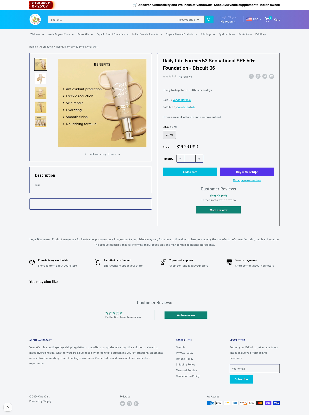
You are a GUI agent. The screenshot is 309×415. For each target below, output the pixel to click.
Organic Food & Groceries (111, 34)
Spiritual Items (227, 34)
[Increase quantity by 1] (199, 158)
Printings (206, 34)
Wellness (35, 34)
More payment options (247, 180)
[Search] (208, 19)
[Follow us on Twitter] (122, 403)
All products (46, 46)
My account (227, 21)
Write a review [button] (218, 210)
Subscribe (241, 379)
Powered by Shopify (40, 401)
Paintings (260, 34)
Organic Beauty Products (179, 34)
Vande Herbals (182, 99)
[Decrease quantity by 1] (180, 158)
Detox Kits (83, 34)
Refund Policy (184, 358)
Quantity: (168, 158)
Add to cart (190, 171)
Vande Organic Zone (59, 34)
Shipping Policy (185, 364)
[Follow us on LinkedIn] (136, 403)
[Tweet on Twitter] (264, 76)
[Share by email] (271, 76)
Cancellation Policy (188, 376)
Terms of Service (186, 370)
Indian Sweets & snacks (145, 34)
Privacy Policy (184, 352)
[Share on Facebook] (251, 76)
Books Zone (245, 34)
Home (32, 46)
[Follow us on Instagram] (129, 403)
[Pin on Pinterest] (258, 76)
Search (180, 347)
